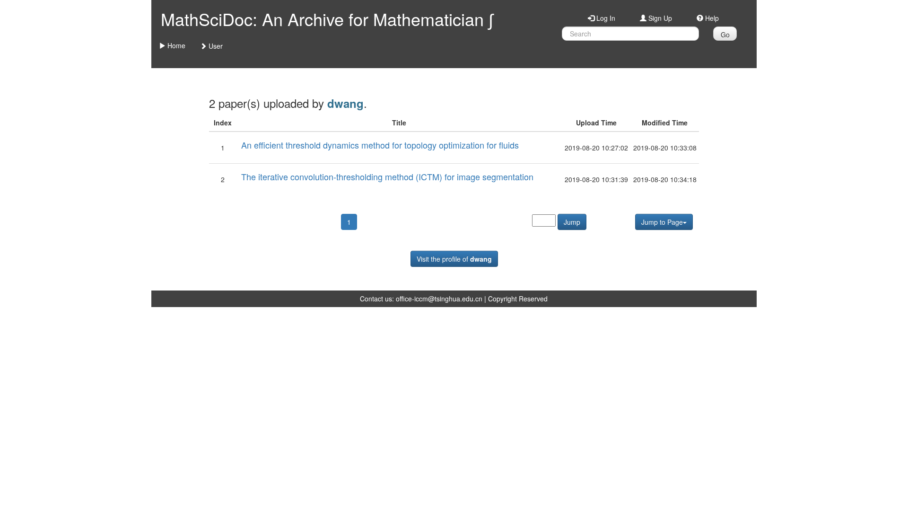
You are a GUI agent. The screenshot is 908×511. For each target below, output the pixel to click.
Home (175, 45)
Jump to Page (662, 222)
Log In (604, 18)
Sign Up (659, 18)
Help (711, 18)
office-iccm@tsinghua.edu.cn (439, 298)
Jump (572, 222)
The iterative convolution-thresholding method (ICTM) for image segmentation (387, 176)
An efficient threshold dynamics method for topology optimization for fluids (380, 145)
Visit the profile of (454, 259)
